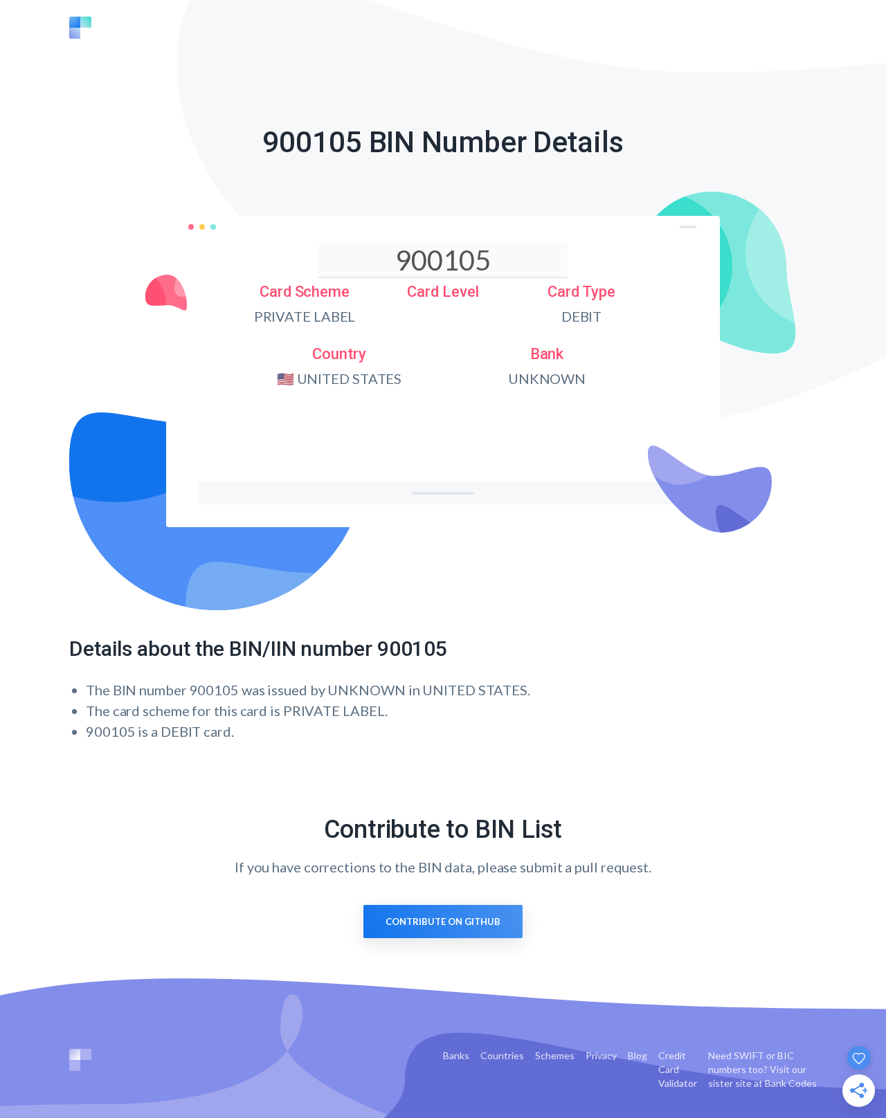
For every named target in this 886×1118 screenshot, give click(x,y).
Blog (637, 1055)
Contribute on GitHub (443, 921)
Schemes (555, 1055)
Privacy (601, 1055)
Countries (502, 1055)
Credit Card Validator (677, 1069)
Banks (456, 1055)
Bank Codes (791, 1083)
